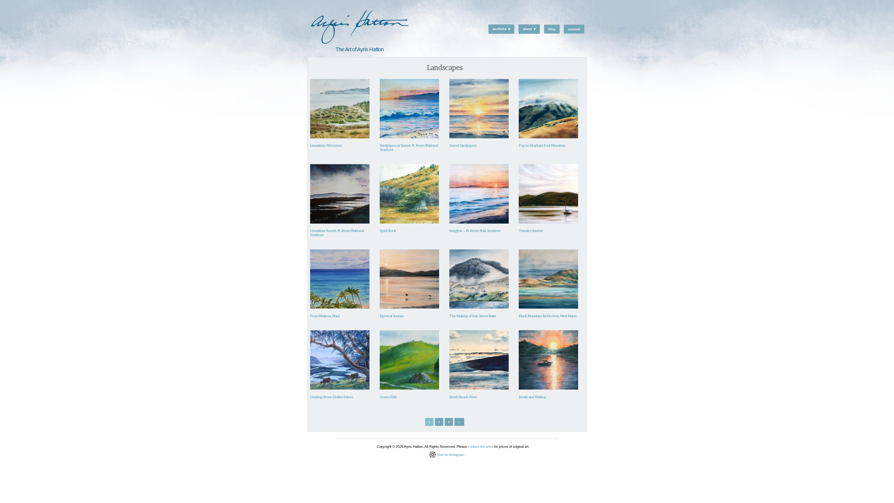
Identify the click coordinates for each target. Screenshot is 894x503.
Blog (551, 29)
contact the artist (480, 447)
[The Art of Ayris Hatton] (359, 27)
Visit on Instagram (450, 455)
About (527, 29)
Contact (574, 29)
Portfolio (499, 29)
